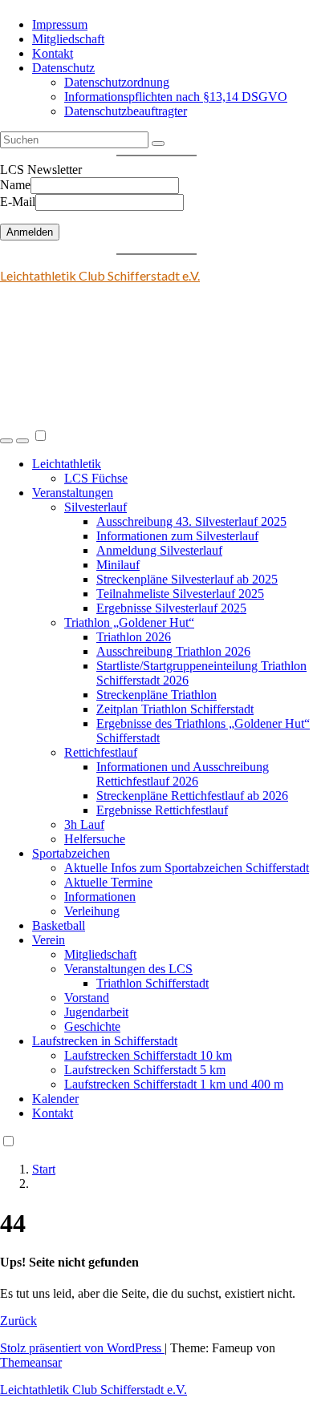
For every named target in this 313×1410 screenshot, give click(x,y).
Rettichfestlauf (100, 752)
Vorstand (86, 997)
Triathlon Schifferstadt (152, 983)
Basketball (58, 925)
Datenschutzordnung (116, 82)
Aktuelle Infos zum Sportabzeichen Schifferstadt (186, 868)
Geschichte (92, 1026)
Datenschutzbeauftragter (125, 111)
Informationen (100, 896)
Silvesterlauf (95, 507)
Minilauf (118, 565)
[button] (6, 440)
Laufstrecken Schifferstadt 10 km (148, 1055)
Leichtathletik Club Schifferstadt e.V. (100, 275)
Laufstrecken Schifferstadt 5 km (145, 1070)
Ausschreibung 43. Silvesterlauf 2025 (191, 521)
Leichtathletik (66, 464)
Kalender (55, 1098)
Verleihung (92, 911)
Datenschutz (63, 68)
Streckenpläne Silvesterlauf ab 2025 (187, 579)
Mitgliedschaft (68, 39)
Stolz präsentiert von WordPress (82, 1348)
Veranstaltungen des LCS (128, 969)
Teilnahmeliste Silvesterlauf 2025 (180, 593)
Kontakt (52, 53)
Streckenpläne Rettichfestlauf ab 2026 (192, 795)
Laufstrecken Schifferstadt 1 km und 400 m (173, 1084)
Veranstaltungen (72, 492)
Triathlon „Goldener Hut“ (129, 622)
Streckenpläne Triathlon (156, 694)
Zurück (18, 1320)
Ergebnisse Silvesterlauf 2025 (171, 608)
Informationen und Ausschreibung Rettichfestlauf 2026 (182, 774)
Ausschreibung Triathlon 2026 (173, 651)
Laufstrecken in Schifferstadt (104, 1041)
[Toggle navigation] (22, 440)
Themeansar (31, 1362)
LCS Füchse (96, 478)
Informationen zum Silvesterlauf (177, 536)
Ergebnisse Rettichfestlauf (162, 810)
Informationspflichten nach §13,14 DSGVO (175, 96)
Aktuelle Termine (108, 882)
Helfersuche (94, 839)
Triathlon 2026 (133, 637)
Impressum (59, 24)
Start (43, 1169)
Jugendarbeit (96, 1012)
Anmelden (29, 232)
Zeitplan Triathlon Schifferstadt (175, 709)
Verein (48, 940)
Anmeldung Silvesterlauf (159, 550)
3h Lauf (84, 824)
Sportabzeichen (71, 853)
